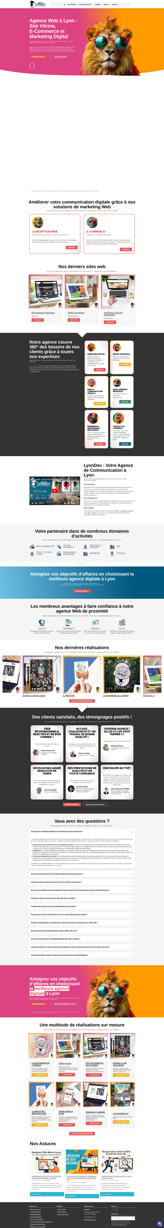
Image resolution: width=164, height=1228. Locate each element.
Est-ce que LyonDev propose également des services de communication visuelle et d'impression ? (70, 890)
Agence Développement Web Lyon (41, 1222)
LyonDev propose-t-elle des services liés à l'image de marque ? (56, 882)
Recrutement (61, 1209)
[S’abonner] (133, 1218)
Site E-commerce (35, 1209)
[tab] (82, 831)
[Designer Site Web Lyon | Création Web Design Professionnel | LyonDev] (47, 1161)
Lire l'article (36, 1194)
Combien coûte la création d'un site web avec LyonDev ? (53, 898)
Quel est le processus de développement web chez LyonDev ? (55, 939)
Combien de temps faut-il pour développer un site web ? (53, 906)
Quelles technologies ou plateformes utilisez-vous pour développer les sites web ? (64, 922)
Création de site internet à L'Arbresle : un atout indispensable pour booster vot (82, 1178)
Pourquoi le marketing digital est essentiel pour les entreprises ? (57, 831)
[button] (39, 56)
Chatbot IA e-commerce (38, 1227)
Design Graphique (35, 1217)
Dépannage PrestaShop (37, 1224)
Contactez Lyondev (127, 511)
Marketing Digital (35, 1214)
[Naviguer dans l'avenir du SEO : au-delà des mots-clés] (117, 1161)
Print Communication (36, 1219)
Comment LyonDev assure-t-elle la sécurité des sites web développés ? (59, 955)
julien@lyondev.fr (91, 1220)
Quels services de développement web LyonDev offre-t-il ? (54, 931)
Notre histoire (61, 1212)
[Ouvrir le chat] (159, 1223)
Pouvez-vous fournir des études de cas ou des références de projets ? (59, 914)
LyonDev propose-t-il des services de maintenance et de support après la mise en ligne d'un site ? (70, 947)
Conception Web (35, 1212)
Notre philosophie (63, 1214)
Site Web (48, 1180)
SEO (117, 1180)
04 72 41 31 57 (90, 1217)
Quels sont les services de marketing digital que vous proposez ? (57, 874)
